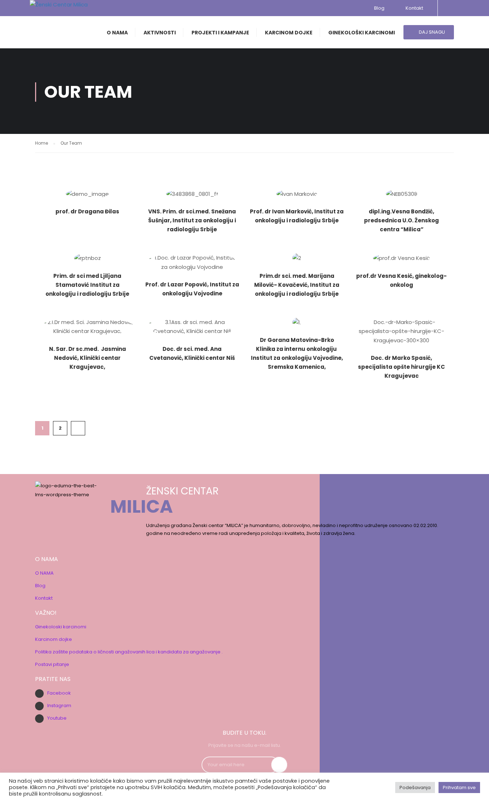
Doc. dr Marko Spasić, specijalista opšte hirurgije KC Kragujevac (401, 367)
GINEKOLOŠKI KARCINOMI (361, 32)
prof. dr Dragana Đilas (87, 211)
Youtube (57, 718)
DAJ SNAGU (431, 32)
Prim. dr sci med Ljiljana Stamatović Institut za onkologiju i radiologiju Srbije (87, 285)
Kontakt (413, 8)
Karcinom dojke (53, 639)
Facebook (59, 693)
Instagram (59, 705)
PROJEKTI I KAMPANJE (220, 32)
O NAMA (117, 32)
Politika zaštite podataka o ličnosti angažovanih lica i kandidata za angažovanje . (129, 651)
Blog (379, 8)
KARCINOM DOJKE (289, 32)
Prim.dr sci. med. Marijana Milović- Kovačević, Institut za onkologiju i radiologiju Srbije (296, 285)
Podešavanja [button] (415, 787)
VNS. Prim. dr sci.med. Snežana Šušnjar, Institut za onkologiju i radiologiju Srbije (192, 220)
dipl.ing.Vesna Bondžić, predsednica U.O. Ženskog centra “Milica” (401, 220)
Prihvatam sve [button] (459, 787)
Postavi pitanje (52, 664)
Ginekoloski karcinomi (60, 626)
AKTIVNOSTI (160, 32)
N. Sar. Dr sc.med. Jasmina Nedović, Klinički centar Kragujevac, (87, 358)
